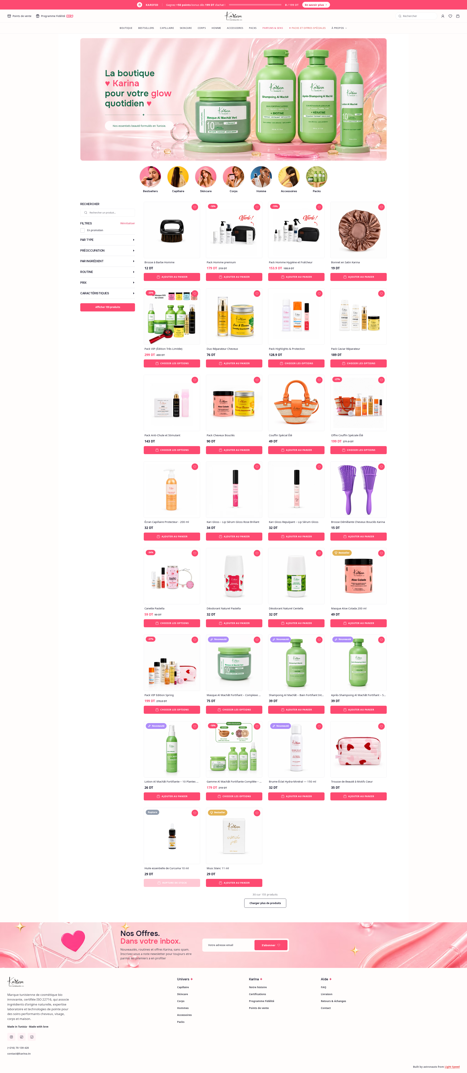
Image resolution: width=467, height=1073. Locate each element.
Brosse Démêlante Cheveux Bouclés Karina (358, 522)
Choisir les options (174, 363)
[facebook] (32, 1037)
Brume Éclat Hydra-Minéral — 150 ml (292, 781)
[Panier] (458, 16)
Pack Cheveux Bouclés (221, 435)
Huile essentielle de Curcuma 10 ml (166, 868)
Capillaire (167, 28)
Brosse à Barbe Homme (159, 262)
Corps (202, 28)
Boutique (126, 28)
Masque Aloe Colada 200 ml (348, 608)
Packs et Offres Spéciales (307, 28)
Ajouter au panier (175, 276)
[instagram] (11, 1037)
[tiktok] (22, 1037)
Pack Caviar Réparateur (345, 348)
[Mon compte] (443, 16)
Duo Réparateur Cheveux (222, 348)
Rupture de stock (174, 882)
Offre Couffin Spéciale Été (347, 435)
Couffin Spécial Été (280, 435)
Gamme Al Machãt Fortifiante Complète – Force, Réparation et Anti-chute (234, 781)
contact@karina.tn (19, 1053)
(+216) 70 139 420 (18, 1047)
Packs (253, 28)
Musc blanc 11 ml (218, 868)
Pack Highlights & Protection (287, 348)
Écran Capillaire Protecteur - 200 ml (166, 522)
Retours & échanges (333, 1001)
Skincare (186, 28)
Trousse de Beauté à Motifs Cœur (352, 781)
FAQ (323, 987)
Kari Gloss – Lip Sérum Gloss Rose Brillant (233, 522)
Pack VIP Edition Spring (159, 695)
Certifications (257, 994)
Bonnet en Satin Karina (345, 262)
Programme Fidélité (57, 16)
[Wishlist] (450, 16)
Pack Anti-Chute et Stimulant (162, 435)
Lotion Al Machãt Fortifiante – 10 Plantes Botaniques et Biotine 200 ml (171, 781)
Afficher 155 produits (107, 307)
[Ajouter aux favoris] (195, 207)
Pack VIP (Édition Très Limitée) (163, 348)
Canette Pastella (154, 608)
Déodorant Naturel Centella (286, 608)
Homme (216, 28)
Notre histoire (258, 987)
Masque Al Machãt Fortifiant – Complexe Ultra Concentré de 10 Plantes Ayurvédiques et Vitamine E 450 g (234, 695)
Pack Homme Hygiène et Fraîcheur (290, 262)
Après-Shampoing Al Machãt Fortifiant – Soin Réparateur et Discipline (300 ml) (358, 695)
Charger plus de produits (265, 903)
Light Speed (452, 1066)
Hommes (183, 1008)
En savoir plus (314, 5)
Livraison (326, 994)
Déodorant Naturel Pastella (224, 608)
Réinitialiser (127, 223)
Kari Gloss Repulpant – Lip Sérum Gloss (293, 522)
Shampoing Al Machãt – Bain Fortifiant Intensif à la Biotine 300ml (296, 695)
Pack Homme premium (221, 262)
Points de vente (22, 16)
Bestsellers (146, 28)
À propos (338, 28)
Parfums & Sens (273, 28)
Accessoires (235, 28)
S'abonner (268, 945)
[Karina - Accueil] (233, 16)
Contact (326, 1008)
